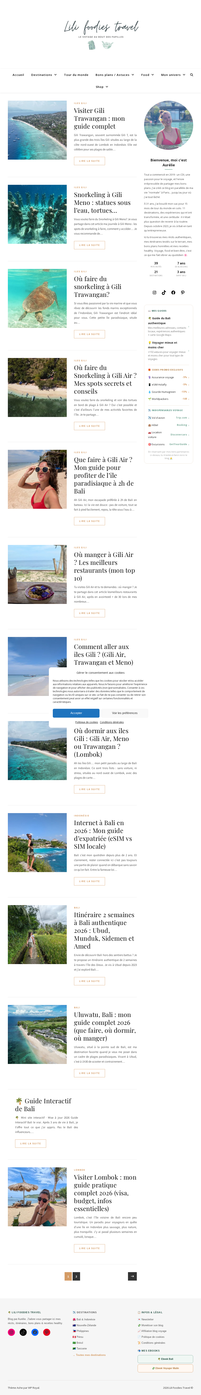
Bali (77, 907)
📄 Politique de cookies (151, 1336)
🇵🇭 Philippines (81, 1331)
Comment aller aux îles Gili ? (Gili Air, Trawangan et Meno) (103, 654)
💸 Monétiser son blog (150, 1325)
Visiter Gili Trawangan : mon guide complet (99, 118)
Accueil (18, 75)
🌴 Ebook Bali (165, 1359)
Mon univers (171, 75)
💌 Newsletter (145, 1319)
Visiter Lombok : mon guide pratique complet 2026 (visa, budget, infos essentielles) (105, 1193)
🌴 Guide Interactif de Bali (43, 1104)
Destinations (41, 75)
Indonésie (82, 815)
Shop (100, 87)
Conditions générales (112, 722)
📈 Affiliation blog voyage (152, 1331)
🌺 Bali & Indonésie (84, 1319)
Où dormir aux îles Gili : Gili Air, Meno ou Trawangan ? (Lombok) (101, 742)
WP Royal (33, 1387)
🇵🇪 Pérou (78, 1336)
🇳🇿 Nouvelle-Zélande (84, 1325)
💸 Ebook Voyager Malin (165, 1368)
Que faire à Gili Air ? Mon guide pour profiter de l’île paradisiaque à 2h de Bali (104, 475)
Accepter (76, 713)
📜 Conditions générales (151, 1342)
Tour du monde (76, 75)
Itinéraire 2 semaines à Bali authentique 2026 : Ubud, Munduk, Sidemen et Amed (104, 930)
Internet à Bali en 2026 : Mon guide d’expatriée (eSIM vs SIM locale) (103, 834)
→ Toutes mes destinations (89, 1355)
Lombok (79, 1169)
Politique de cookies (86, 722)
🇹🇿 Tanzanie (80, 1348)
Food (145, 75)
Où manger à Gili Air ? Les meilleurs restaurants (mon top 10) (104, 566)
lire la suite (89, 161)
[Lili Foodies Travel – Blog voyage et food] (100, 34)
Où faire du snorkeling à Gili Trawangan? (98, 286)
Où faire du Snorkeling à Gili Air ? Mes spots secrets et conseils (105, 379)
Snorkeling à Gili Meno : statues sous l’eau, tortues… (102, 202)
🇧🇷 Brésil (78, 1342)
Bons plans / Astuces (113, 75)
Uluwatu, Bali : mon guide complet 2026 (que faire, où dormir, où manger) (105, 1026)
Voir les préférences (125, 713)
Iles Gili (80, 103)
